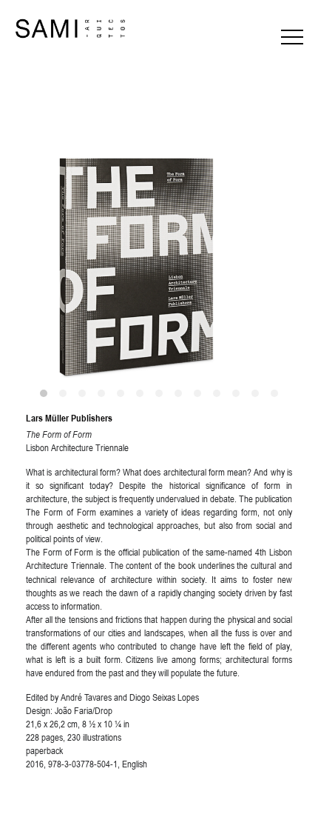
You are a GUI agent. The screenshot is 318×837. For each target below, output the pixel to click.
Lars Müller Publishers (69, 418)
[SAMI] (70, 29)
